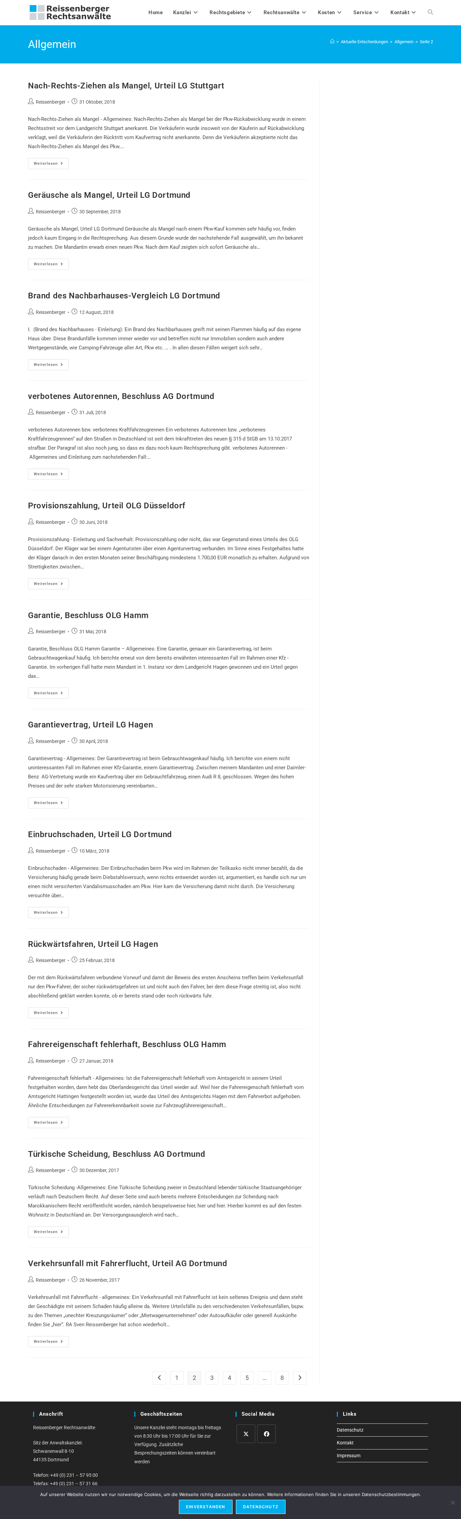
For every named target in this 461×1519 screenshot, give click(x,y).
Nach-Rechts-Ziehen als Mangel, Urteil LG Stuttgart (126, 85)
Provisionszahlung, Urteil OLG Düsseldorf (107, 505)
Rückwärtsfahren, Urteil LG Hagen (93, 944)
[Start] (332, 41)
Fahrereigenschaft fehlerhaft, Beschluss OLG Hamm (127, 1044)
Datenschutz (350, 1430)
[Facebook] (266, 1433)
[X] (246, 1433)
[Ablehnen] (452, 1502)
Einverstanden (205, 1506)
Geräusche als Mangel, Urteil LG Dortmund (109, 195)
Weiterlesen (51, 165)
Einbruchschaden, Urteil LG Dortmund (100, 834)
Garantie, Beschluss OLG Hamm (88, 615)
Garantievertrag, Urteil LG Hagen (90, 724)
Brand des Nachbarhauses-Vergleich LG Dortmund (124, 295)
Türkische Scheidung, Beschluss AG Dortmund (116, 1154)
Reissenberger (50, 102)
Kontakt (345, 1442)
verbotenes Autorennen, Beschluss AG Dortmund (121, 396)
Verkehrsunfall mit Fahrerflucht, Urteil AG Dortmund (127, 1263)
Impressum (348, 1455)
